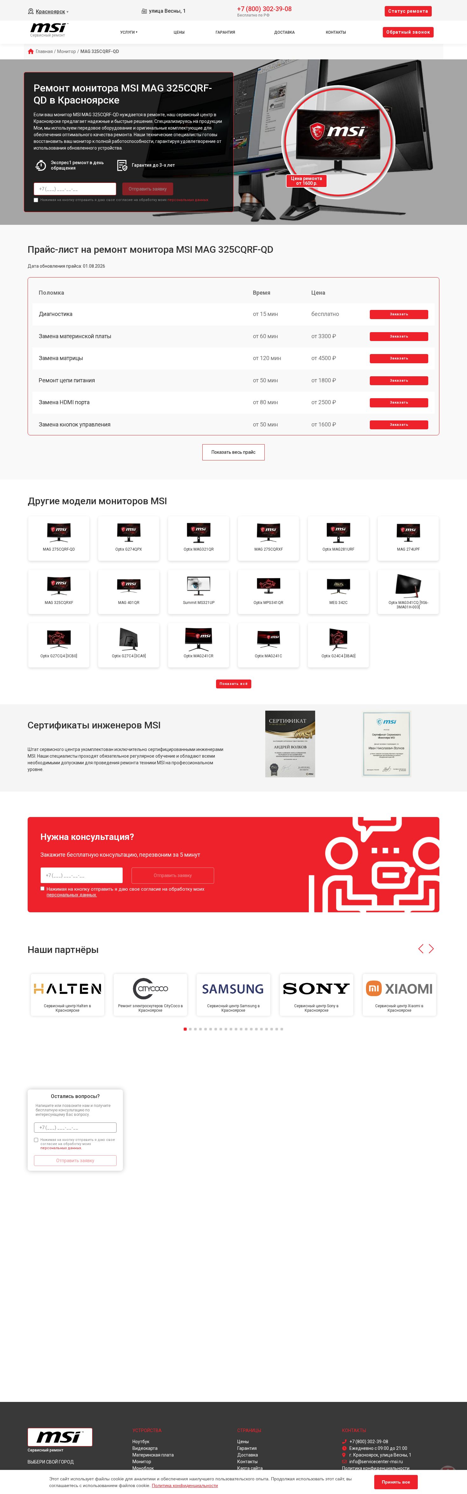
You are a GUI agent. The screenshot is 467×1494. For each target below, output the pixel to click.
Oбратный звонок (408, 32)
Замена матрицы (61, 358)
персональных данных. (188, 200)
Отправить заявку (148, 188)
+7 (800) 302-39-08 (264, 8)
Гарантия (225, 32)
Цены (179, 32)
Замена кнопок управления (75, 424)
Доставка (284, 32)
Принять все (396, 1481)
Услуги (127, 32)
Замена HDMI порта (64, 402)
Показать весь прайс (233, 452)
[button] (420, 949)
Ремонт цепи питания (67, 380)
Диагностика (55, 314)
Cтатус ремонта (408, 11)
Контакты (336, 32)
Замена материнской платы (75, 336)
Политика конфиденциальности (185, 1485)
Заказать (399, 314)
